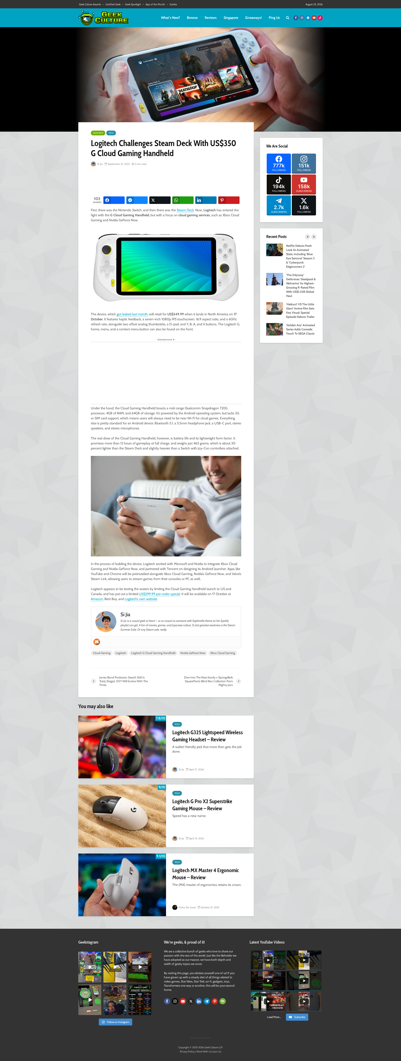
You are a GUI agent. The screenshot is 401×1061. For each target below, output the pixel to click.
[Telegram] (207, 1001)
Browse (192, 18)
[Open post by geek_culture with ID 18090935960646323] (139, 967)
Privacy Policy (187, 1051)
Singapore (231, 18)
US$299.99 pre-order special (159, 594)
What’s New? (170, 18)
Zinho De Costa (187, 907)
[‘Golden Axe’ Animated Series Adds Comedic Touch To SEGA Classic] (274, 329)
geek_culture (89, 955)
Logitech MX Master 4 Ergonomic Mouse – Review (205, 874)
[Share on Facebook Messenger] (137, 200)
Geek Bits (98, 133)
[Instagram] (175, 1001)
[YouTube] (183, 1001)
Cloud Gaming (101, 653)
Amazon (97, 599)
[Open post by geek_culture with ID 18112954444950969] (89, 967)
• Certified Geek (112, 4)
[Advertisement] (167, 181)
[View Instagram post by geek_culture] (99, 979)
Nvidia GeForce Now (192, 653)
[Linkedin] (199, 1001)
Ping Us (274, 18)
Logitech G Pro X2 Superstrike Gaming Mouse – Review (202, 805)
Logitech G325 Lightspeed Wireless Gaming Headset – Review (207, 736)
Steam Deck (185, 210)
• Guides (172, 4)
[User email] (96, 642)
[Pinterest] (215, 1001)
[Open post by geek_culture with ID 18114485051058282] (89, 1000)
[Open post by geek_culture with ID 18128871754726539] (114, 967)
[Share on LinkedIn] (206, 200)
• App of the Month (154, 4)
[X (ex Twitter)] (191, 1001)
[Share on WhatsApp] (183, 200)
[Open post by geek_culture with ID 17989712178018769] (114, 1000)
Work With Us (204, 1051)
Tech (111, 133)
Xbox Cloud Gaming (222, 653)
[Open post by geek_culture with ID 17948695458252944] (139, 1000)
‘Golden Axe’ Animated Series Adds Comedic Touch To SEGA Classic (300, 329)
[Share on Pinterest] (229, 200)
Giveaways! (253, 18)
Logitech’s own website (141, 599)
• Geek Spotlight (131, 4)
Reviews (211, 18)
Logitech (120, 653)
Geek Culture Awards (90, 4)
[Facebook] (167, 1001)
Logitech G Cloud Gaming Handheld (153, 653)
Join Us (217, 1051)
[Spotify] (223, 1001)
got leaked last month (132, 314)
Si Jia (100, 163)
